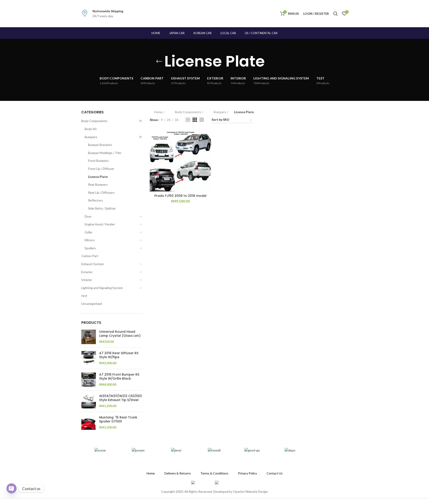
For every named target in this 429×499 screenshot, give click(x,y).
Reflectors (95, 200)
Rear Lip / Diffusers (101, 192)
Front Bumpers (98, 160)
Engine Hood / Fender (100, 224)
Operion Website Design (250, 491)
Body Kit (91, 129)
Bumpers (91, 137)
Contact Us (275, 473)
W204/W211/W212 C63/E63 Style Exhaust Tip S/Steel (120, 398)
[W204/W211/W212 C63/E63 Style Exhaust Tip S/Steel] (88, 401)
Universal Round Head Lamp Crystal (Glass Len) (120, 334)
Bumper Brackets (100, 145)
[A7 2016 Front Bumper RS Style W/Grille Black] (88, 379)
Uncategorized (91, 304)
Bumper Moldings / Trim (104, 153)
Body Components (94, 121)
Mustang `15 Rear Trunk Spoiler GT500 (118, 419)
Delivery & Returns (177, 473)
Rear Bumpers (98, 184)
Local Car (228, 33)
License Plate (98, 177)
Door (88, 216)
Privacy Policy (247, 473)
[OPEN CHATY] (11, 488)
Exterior (87, 272)
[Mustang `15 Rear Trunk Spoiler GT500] (88, 422)
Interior (86, 280)
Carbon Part (89, 256)
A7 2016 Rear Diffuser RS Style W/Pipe (118, 355)
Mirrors (90, 240)
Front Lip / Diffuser (101, 168)
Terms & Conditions (214, 473)
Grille (88, 232)
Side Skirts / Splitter (102, 208)
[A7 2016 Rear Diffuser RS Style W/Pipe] (88, 358)
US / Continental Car (261, 33)
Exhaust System (92, 264)
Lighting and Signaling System (102, 288)
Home (158, 112)
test (84, 295)
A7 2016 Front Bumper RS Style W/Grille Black (119, 376)
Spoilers (90, 248)
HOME (155, 33)
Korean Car (202, 33)
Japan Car (177, 33)
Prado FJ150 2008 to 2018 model (180, 196)
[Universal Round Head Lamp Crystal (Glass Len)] (88, 337)
